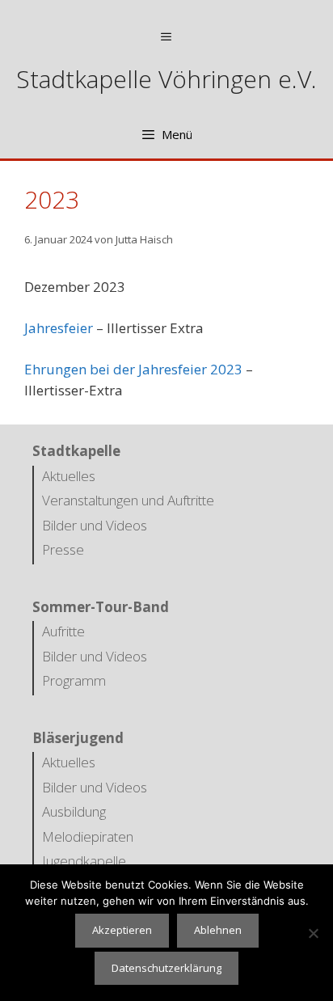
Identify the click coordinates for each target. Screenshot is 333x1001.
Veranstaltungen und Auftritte (128, 500)
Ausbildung (74, 811)
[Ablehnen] (313, 933)
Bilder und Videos (94, 525)
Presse (63, 549)
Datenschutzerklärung (166, 968)
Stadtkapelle (76, 450)
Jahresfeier (58, 328)
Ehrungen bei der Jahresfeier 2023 (133, 369)
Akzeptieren (122, 930)
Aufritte (63, 631)
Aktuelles (68, 476)
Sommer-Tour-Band (100, 607)
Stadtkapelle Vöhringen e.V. (166, 78)
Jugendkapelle (84, 860)
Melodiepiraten (87, 836)
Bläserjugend (78, 738)
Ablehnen (218, 930)
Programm (74, 680)
